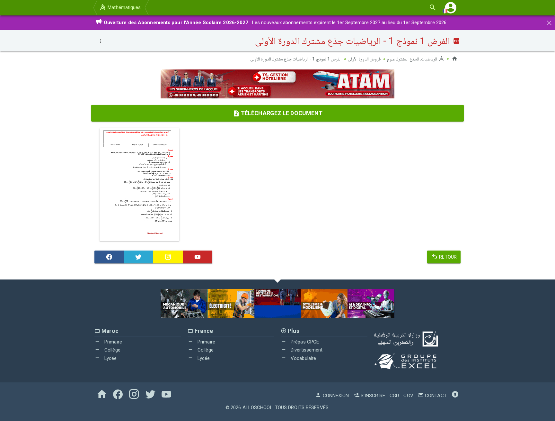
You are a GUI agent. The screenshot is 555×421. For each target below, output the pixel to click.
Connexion (335, 395)
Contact (435, 395)
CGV (408, 395)
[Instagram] (168, 257)
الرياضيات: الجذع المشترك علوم (412, 58)
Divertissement (306, 350)
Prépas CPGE (304, 342)
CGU (394, 395)
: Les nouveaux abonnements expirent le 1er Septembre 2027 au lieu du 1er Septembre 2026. (276, 22)
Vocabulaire (302, 358)
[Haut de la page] (455, 395)
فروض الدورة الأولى (364, 58)
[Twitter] (139, 257)
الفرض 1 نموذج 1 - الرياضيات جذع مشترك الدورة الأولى (295, 58)
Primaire (112, 342)
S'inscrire (372, 395)
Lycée (110, 358)
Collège (111, 350)
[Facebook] (109, 257)
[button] (451, 7)
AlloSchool (257, 407)
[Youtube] (197, 257)
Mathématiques (123, 7)
